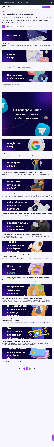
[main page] (7, 6)
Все (3, 26)
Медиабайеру (10, 26)
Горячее (29, 26)
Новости (22, 26)
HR (17, 26)
